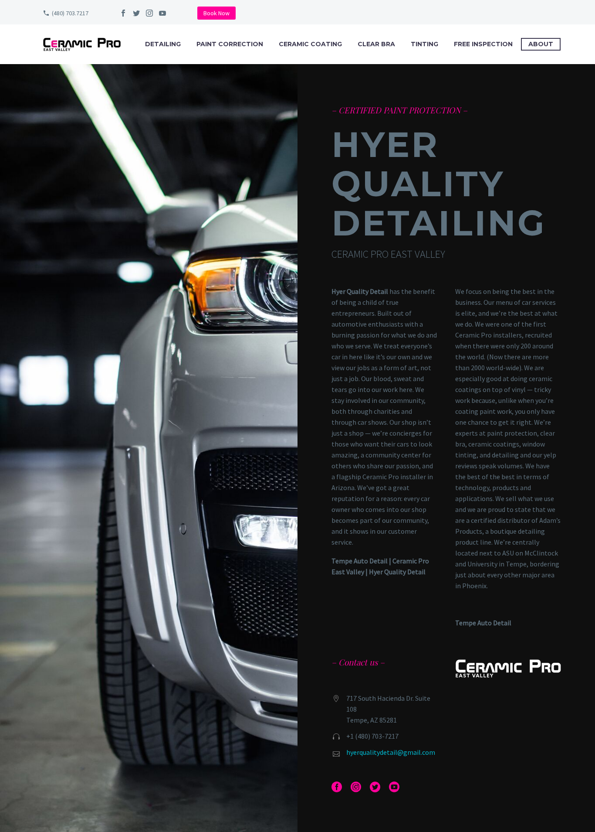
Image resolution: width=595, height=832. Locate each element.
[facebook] (123, 13)
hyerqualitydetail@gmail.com (390, 752)
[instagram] (149, 13)
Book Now (216, 13)
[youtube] (162, 13)
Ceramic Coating (310, 44)
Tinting (424, 44)
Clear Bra (376, 44)
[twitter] (136, 13)
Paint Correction (229, 44)
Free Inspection (483, 44)
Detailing (163, 44)
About (540, 44)
